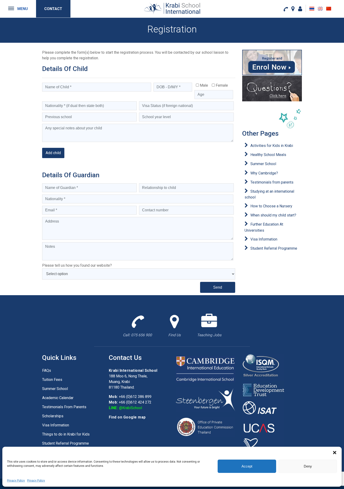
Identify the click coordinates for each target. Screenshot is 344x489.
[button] (334, 452)
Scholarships (52, 416)
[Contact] (285, 9)
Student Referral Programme (273, 248)
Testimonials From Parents (64, 407)
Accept (247, 466)
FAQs (46, 370)
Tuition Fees (52, 379)
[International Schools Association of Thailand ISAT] (263, 408)
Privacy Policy (16, 480)
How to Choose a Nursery (271, 206)
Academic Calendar (57, 398)
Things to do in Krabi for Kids (66, 434)
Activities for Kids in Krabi (271, 145)
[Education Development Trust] (263, 390)
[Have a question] (272, 88)
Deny (308, 466)
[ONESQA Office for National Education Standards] (263, 446)
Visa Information (263, 239)
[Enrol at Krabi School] (272, 62)
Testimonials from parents (271, 182)
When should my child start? (273, 215)
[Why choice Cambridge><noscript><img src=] (205, 369)
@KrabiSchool (130, 408)
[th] (311, 9)
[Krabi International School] (172, 8)
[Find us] (293, 8)
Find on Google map (127, 417)
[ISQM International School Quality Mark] (263, 367)
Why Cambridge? (264, 173)
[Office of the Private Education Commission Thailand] (205, 426)
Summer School (263, 164)
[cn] (328, 9)
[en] (320, 9)
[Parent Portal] (300, 8)
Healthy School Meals (268, 154)
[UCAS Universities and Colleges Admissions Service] (263, 427)
